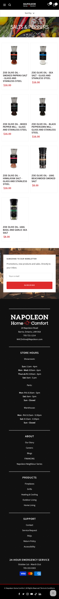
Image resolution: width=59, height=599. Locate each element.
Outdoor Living (29, 499)
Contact (29, 525)
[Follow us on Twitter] (23, 594)
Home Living (29, 505)
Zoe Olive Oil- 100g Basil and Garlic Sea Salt (15, 230)
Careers (29, 447)
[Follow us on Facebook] (19, 594)
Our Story (29, 442)
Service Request (29, 530)
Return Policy (29, 541)
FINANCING (29, 458)
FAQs (29, 535)
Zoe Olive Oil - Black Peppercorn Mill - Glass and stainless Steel (44, 128)
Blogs (29, 453)
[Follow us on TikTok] (36, 594)
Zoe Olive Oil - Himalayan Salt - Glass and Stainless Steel (15, 180)
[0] (48, 5)
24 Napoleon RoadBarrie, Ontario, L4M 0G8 (29, 329)
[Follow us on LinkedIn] (40, 594)
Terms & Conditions (47, 588)
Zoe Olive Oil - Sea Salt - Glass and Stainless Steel (42, 75)
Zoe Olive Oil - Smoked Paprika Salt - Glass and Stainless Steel (15, 77)
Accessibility (29, 546)
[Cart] (54, 5)
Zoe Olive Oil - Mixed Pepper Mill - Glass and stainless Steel (15, 127)
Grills (29, 489)
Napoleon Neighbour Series (29, 463)
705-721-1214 (29, 335)
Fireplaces (29, 483)
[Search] (10, 5)
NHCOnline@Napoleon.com (29, 339)
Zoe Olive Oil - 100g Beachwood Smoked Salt (43, 178)
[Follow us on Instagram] (27, 594)
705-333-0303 (29, 568)
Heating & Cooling (29, 494)
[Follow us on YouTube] (32, 594)
